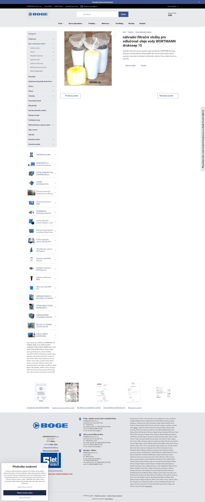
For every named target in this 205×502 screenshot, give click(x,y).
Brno (56, 444)
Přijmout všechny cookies (25, 493)
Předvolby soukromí (100, 496)
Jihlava (52, 441)
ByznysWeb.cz (109, 499)
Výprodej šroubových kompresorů (102, 2)
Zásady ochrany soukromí (114, 496)
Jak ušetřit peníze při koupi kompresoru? (51, 471)
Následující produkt (166, 96)
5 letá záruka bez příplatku (51, 451)
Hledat (123, 14)
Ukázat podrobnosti (24, 497)
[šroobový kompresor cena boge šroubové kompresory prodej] (51, 433)
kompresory (148, 486)
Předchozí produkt (71, 96)
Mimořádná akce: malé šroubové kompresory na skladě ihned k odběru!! (203, 139)
